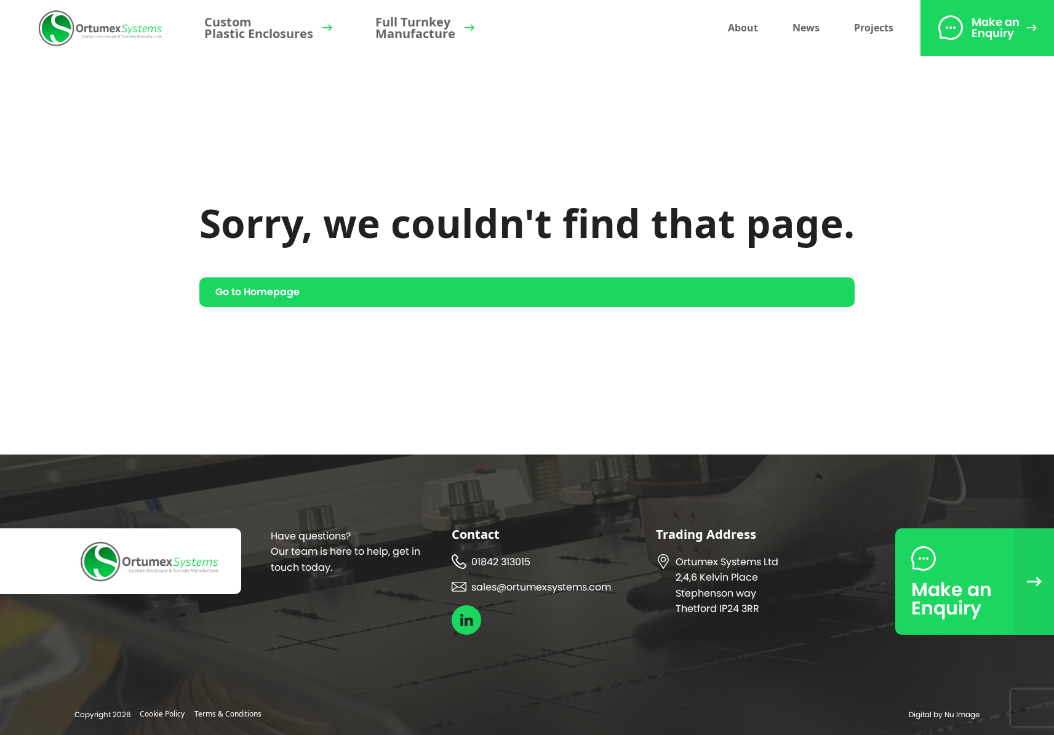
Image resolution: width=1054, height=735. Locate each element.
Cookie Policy (162, 714)
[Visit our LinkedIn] (466, 620)
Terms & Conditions (228, 714)
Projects (873, 27)
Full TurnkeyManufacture (415, 28)
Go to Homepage (257, 292)
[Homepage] (100, 28)
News (806, 27)
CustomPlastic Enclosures (258, 28)
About (743, 27)
